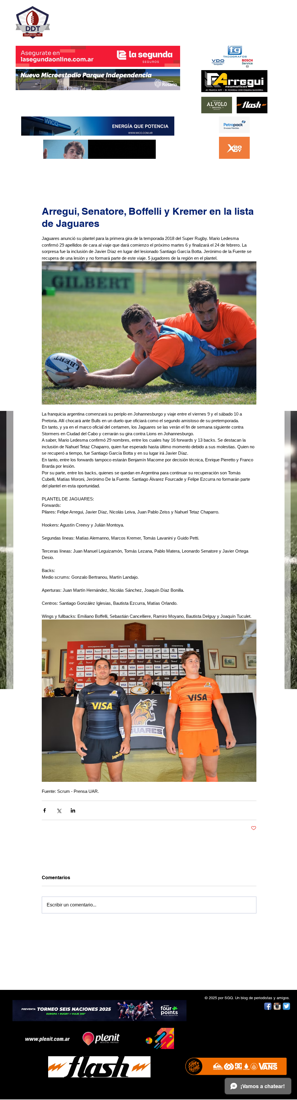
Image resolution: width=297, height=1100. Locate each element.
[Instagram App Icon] (277, 1006)
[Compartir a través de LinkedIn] (73, 810)
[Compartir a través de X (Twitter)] (58, 810)
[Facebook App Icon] (267, 1006)
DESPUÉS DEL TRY (94, 19)
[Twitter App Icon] (286, 1006)
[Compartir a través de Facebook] (44, 810)
